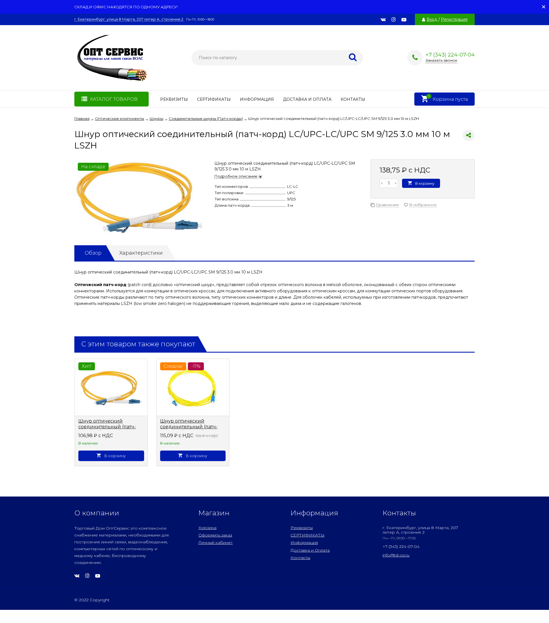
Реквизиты (174, 99)
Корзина (207, 527)
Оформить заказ (215, 535)
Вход (432, 19)
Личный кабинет (215, 542)
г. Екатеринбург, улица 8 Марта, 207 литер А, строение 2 (128, 19)
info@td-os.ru (396, 555)
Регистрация (454, 19)
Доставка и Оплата (307, 99)
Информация (257, 99)
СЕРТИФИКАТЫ (214, 99)
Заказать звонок (441, 60)
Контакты (353, 99)
